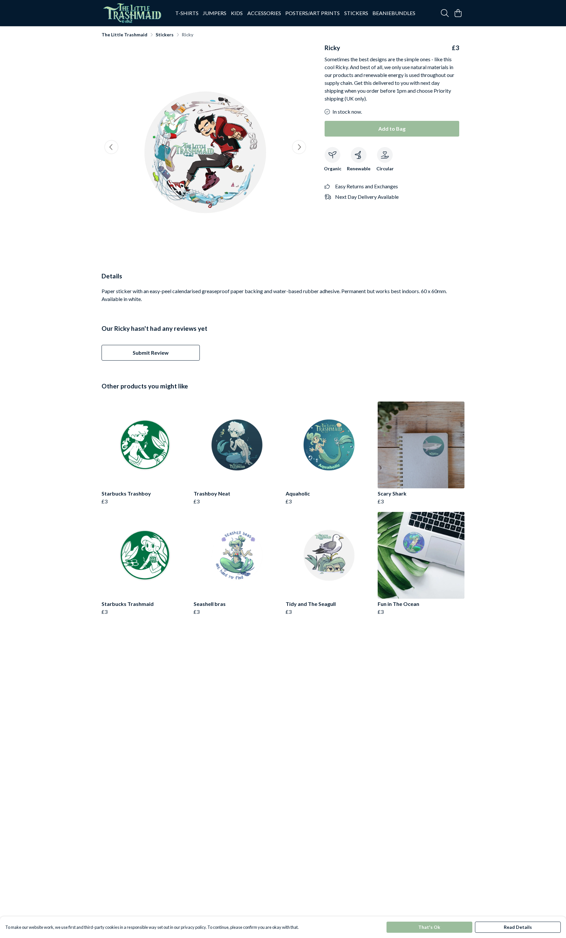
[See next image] (299, 147)
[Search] (444, 13)
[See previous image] (111, 147)
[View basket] (457, 13)
